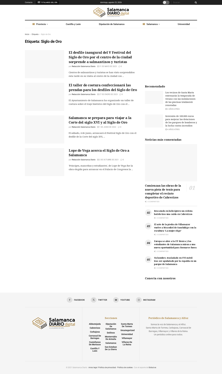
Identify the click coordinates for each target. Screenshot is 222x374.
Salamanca (152, 24)
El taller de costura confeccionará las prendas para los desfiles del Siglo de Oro (103, 87)
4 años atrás (173, 129)
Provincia (41, 24)
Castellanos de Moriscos (95, 343)
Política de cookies (125, 367)
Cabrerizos (95, 328)
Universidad (184, 24)
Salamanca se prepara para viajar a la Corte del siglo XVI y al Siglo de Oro (100, 120)
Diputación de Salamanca (111, 24)
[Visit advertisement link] (171, 55)
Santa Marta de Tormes (127, 325)
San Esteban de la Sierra (111, 348)
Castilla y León (73, 24)
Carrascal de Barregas (95, 337)
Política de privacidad (107, 367)
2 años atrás (173, 109)
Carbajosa (95, 332)
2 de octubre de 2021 (109, 160)
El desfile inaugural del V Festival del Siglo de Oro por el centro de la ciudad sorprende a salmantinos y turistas (100, 57)
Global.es (152, 367)
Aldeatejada (95, 324)
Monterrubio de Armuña (111, 337)
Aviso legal (92, 367)
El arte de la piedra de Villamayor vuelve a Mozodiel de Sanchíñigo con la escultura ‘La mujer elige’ (175, 227)
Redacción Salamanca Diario (83, 66)
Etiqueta (35, 34)
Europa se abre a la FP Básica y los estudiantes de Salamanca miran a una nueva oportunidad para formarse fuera (175, 244)
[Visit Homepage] (111, 12)
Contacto (28, 2)
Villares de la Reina (127, 343)
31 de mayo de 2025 (108, 66)
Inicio (27, 34)
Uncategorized (128, 330)
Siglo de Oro (46, 34)
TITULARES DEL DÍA (49, 2)
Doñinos (111, 333)
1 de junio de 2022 (107, 127)
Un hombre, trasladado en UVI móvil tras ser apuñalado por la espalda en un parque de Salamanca (175, 261)
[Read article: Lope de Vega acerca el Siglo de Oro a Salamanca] (44, 162)
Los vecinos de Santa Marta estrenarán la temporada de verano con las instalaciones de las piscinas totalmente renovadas (180, 99)
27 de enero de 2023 (108, 94)
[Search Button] (195, 2)
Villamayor (127, 338)
